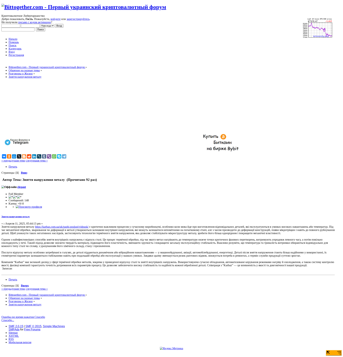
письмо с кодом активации (34, 22)
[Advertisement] (108, 106)
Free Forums (32, 329)
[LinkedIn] (34, 156)
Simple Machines (54, 326)
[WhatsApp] (54, 156)
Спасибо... (7, 320)
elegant (21, 186)
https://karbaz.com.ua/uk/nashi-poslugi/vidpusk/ (62, 226)
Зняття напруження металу (15, 216)
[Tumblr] (44, 156)
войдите (56, 19)
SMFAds (14, 329)
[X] (19, 156)
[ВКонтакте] (4, 156)
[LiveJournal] (39, 156)
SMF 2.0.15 (16, 326)
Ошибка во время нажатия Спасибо (23, 316)
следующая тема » (37, 160)
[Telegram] (64, 156)
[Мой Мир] (14, 156)
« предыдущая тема (13, 160)
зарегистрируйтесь (78, 19)
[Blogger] (24, 156)
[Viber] (49, 156)
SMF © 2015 (33, 326)
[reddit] (29, 156)
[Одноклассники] (9, 156)
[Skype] (59, 156)
